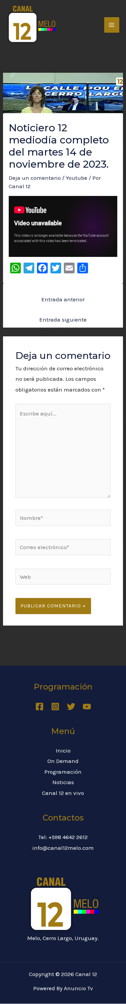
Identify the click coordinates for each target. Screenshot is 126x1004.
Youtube (76, 177)
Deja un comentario (35, 177)
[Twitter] (71, 706)
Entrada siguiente (63, 319)
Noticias (63, 782)
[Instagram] (55, 706)
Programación (63, 771)
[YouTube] (87, 706)
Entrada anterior (63, 299)
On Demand (63, 761)
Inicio (63, 750)
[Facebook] (39, 706)
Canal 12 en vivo (63, 793)
